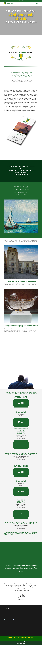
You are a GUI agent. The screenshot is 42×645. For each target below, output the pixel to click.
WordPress (24, 643)
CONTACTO (10, 637)
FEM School (21, 643)
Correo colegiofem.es (20, 639)
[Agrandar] (17, 620)
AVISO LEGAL (16, 637)
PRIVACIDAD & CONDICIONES (27, 637)
